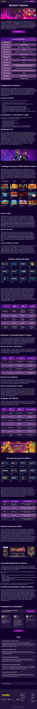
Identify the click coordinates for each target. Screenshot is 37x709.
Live (13, 181)
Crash (22, 181)
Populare (4, 181)
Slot (31, 181)
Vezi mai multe (18, 630)
